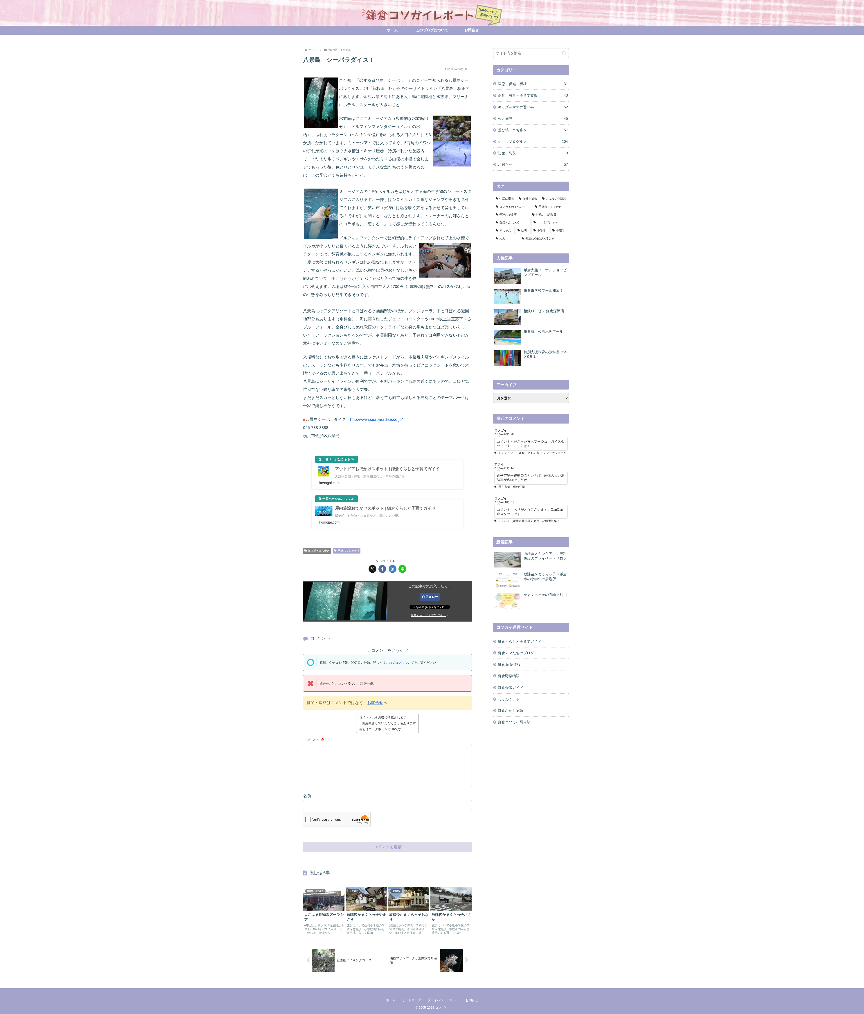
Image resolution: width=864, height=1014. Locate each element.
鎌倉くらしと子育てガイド (428, 615)
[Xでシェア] (372, 569)
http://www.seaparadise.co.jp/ (376, 419)
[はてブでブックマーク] (392, 569)
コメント (313, 740)
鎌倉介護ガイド (510, 688)
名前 (307, 796)
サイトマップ (411, 1000)
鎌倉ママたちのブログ (516, 653)
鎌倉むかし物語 (510, 711)
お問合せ (375, 702)
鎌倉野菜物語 (509, 676)
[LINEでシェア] (402, 569)
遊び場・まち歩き (319, 550)
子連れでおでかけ (348, 550)
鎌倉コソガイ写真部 (514, 722)
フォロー (431, 596)
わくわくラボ (509, 699)
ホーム (391, 1000)
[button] (564, 53)
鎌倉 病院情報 (509, 664)
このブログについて (400, 662)
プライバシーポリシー (443, 1000)
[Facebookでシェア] (382, 569)
